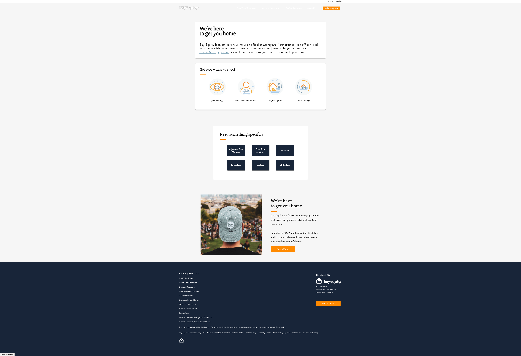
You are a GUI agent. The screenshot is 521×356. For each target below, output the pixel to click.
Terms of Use (184, 313)
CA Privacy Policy (186, 295)
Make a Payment (331, 8)
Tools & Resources (294, 8)
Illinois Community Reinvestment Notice (195, 321)
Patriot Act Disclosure (187, 304)
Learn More (282, 249)
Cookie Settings (7, 354)
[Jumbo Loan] (236, 169)
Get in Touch (328, 303)
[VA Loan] (260, 169)
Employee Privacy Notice (188, 300)
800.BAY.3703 (321, 286)
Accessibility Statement (188, 308)
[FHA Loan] (285, 155)
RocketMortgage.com (214, 52)
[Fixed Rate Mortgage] (260, 155)
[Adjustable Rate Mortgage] (236, 155)
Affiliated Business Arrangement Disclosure (195, 317)
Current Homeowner (271, 8)
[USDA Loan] (285, 169)
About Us (311, 8)
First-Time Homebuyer (247, 8)
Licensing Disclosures (187, 287)
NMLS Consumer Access (188, 282)
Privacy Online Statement (189, 291)
